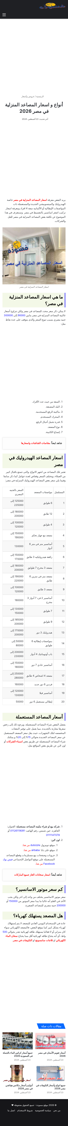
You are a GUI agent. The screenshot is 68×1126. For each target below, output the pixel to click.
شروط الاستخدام (25, 1110)
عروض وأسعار (27, 96)
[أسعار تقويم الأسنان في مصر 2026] (50, 1040)
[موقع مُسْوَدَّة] (52, 5)
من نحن (56, 1110)
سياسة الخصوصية (43, 1110)
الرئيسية (40, 96)
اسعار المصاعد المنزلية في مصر (30, 199)
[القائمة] (4, 14)
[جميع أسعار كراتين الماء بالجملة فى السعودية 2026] (17, 1040)
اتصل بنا (11, 1110)
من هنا (27, 850)
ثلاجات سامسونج (44, 940)
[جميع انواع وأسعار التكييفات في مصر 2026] (50, 1073)
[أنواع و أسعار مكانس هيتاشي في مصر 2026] (17, 1073)
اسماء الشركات (14, 741)
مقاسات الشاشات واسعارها (35, 443)
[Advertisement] (34, 55)
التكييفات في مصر (22, 940)
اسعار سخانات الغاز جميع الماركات (32, 874)
